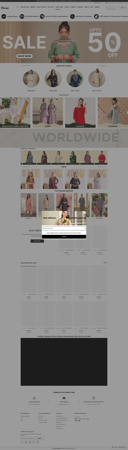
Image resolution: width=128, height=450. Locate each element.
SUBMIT (64, 236)
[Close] (84, 212)
